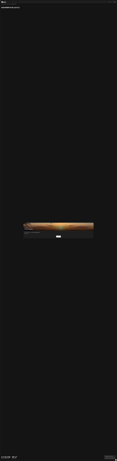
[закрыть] (92, 224)
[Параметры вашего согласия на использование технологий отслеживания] (116, 460)
